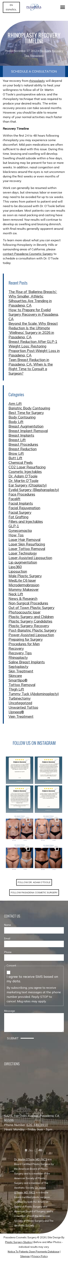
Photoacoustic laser (24, 612)
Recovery (45, 50)
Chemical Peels (20, 462)
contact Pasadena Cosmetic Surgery (28, 254)
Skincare (15, 675)
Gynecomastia (20, 530)
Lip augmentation (22, 562)
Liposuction (17, 571)
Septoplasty (18, 666)
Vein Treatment (20, 716)
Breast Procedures (23, 444)
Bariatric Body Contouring (29, 408)
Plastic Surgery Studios (18, 1242)
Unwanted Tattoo (23, 707)
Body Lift (15, 421)
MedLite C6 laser (22, 580)
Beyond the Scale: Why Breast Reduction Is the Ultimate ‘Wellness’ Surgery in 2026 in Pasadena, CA (33, 330)
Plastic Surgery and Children (31, 616)
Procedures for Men (24, 644)
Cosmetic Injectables (25, 471)
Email (7, 938)
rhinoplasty (37, 81)
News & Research (22, 598)
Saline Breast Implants (26, 662)
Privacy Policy (40, 1256)
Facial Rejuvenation (24, 508)
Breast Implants (21, 435)
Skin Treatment (20, 671)
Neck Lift (15, 594)
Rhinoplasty (37, 55)
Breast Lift (17, 440)
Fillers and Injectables (25, 521)
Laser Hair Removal (24, 539)
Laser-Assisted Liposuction (30, 557)
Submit (13, 1038)
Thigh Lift (16, 689)
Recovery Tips (20, 653)
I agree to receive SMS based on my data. (32, 978)
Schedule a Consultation (34, 71)
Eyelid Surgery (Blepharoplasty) (33, 489)
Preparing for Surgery (25, 639)
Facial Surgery (19, 512)
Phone (8, 952)
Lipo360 (15, 567)
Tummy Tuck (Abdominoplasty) (33, 694)
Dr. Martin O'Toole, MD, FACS (30, 1159)
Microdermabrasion (23, 585)
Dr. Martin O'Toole (23, 480)
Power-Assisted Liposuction (31, 635)
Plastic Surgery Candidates (30, 621)
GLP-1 (13, 526)
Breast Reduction (22, 449)
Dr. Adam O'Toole (22, 476)
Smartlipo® (17, 680)
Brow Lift (16, 453)
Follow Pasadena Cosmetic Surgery (34, 892)
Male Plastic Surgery (25, 576)
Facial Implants (20, 503)
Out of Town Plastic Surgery (31, 607)
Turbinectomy (19, 698)
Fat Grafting (18, 517)
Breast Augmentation (25, 426)
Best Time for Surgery (26, 412)
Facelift (14, 499)
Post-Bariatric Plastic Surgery (32, 630)
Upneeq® (16, 712)
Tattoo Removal (21, 684)
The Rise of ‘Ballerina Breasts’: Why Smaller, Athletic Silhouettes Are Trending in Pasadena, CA (32, 298)
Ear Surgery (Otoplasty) (27, 485)
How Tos (16, 535)
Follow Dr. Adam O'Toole (34, 882)
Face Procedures (21, 494)
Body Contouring (22, 417)
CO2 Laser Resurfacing (27, 467)
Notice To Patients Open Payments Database (33, 1251)
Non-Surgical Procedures (28, 603)
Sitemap (25, 1256)
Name (7, 924)
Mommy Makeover (23, 589)
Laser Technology (22, 553)
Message (9, 1010)
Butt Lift (15, 458)
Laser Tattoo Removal (26, 548)
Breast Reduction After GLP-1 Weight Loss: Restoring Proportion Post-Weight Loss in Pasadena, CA (34, 348)
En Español (11, 7)
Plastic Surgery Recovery (28, 626)
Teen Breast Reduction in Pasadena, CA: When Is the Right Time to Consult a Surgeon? (30, 366)
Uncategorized (20, 703)
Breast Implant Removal (28, 431)
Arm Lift (15, 403)
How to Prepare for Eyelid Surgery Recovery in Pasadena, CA (33, 314)
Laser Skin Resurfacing (26, 544)
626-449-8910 (37, 1125)
